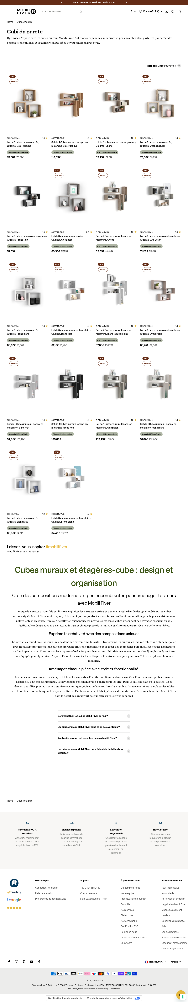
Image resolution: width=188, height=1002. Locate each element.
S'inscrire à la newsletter (174, 937)
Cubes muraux (24, 800)
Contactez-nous (88, 893)
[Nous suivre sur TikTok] (39, 962)
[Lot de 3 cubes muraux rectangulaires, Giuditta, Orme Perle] (160, 290)
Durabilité (125, 904)
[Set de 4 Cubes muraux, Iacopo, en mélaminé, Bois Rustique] (71, 103)
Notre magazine (129, 920)
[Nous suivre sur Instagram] (17, 962)
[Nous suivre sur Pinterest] (24, 962)
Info (69, 989)
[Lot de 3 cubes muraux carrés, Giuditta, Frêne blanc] (27, 290)
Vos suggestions (170, 931)
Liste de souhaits (44, 893)
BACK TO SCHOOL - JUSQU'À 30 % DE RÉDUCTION (94, 2)
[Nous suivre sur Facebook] (9, 962)
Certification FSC (129, 926)
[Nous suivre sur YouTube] (31, 962)
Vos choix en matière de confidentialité (109, 998)
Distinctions (127, 915)
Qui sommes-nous (130, 887)
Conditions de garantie (173, 920)
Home (10, 21)
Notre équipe (127, 893)
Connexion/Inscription (46, 887)
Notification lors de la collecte (65, 998)
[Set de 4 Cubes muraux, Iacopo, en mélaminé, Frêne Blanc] (160, 384)
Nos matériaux (169, 893)
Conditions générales (172, 948)
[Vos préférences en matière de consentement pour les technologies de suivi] (183, 997)
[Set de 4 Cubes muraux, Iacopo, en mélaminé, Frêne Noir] (71, 384)
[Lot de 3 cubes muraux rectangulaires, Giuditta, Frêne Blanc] (71, 478)
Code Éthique (115, 989)
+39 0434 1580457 (90, 887)
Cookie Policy (89, 989)
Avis (164, 926)
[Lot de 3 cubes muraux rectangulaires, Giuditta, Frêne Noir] (27, 197)
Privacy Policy (78, 989)
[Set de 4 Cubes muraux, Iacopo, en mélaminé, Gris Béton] (116, 384)
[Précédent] (61, 2)
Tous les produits (170, 887)
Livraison (166, 915)
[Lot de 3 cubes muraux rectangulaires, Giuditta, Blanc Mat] (71, 290)
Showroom (126, 942)
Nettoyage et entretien (173, 898)
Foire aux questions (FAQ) (93, 898)
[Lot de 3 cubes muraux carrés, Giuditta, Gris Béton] (71, 197)
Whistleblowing (102, 989)
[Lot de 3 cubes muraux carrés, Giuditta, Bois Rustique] (27, 103)
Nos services (127, 909)
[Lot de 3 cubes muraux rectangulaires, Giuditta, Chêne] (116, 103)
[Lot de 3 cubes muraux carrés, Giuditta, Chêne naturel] (160, 103)
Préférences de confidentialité (50, 898)
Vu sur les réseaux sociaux (134, 937)
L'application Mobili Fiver (174, 904)
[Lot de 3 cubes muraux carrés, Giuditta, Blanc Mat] (27, 478)
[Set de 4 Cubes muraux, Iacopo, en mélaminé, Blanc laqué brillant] (116, 290)
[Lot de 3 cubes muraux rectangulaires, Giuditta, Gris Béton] (160, 197)
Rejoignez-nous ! (129, 931)
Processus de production (133, 898)
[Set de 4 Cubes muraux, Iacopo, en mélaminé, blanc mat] (27, 384)
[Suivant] (126, 2)
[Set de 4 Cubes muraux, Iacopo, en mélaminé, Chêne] (116, 197)
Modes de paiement (172, 909)
